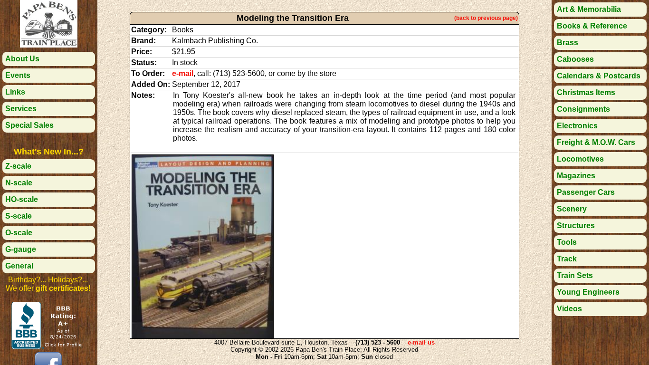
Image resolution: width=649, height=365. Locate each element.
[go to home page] (48, 45)
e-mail (182, 73)
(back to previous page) (486, 18)
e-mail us (421, 342)
